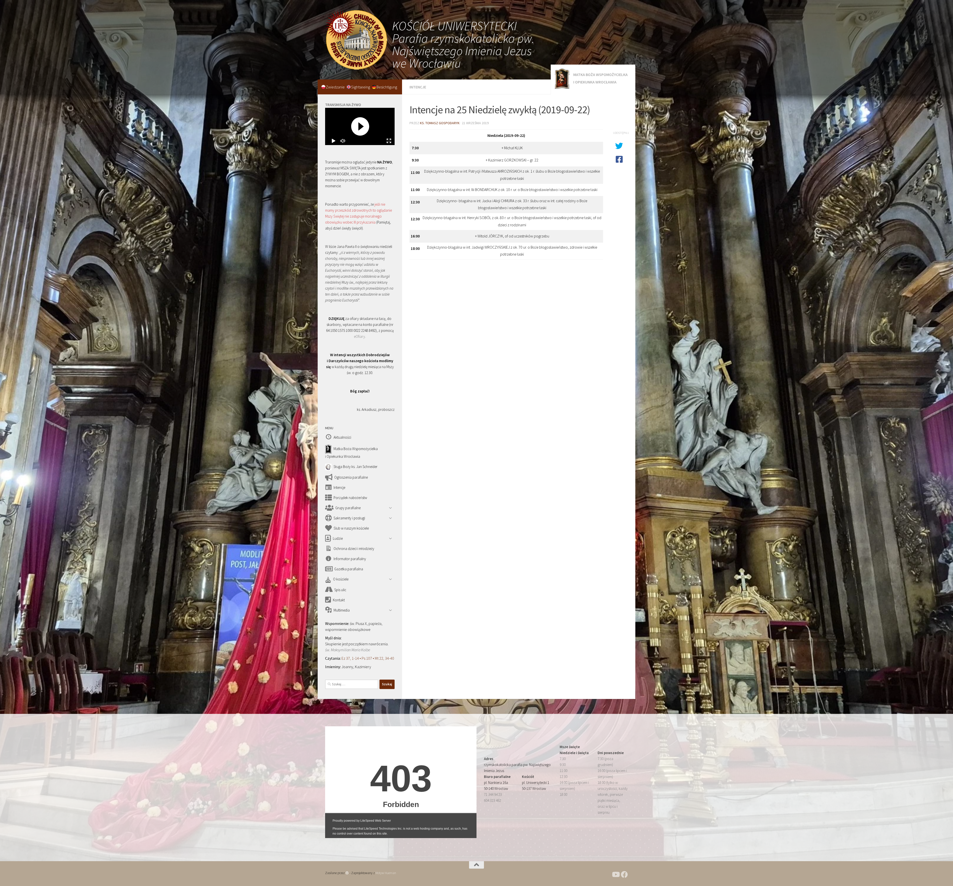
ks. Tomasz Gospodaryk (440, 123)
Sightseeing (361, 86)
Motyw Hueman (385, 873)
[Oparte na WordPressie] (347, 873)
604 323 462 (492, 800)
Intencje (417, 86)
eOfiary (359, 336)
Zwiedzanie (335, 86)
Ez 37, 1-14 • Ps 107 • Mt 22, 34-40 (367, 658)
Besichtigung (386, 86)
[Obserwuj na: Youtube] (615, 874)
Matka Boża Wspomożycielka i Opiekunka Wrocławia (600, 78)
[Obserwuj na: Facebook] (624, 874)
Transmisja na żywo (343, 104)
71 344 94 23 (493, 794)
